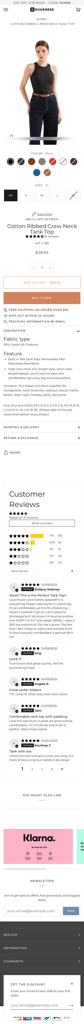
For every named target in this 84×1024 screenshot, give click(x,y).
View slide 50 (61, 138)
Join (71, 910)
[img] (30, 584)
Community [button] (14, 961)
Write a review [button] (42, 523)
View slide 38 (26, 138)
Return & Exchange (21, 438)
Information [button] (15, 948)
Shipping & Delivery (21, 427)
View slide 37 (23, 138)
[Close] (73, 981)
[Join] (67, 1005)
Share (15, 452)
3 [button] (42, 769)
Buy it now (42, 298)
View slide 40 (32, 138)
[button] (35, 236)
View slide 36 (20, 138)
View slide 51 (64, 138)
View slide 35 (17, 138)
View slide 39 (29, 138)
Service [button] (10, 934)
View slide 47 (52, 138)
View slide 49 (58, 138)
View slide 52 (67, 138)
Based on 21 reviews (23, 517)
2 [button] (32, 769)
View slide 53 (70, 138)
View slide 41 (35, 138)
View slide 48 (55, 138)
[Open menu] (10, 9)
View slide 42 (38, 138)
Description (15, 330)
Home (41, 19)
